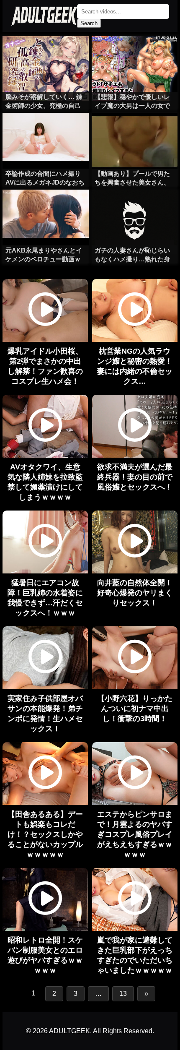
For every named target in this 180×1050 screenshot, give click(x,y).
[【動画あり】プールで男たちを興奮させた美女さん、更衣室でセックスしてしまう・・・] (134, 129)
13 (123, 993)
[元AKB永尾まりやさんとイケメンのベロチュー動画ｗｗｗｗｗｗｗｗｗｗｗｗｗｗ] (45, 206)
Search (89, 23)
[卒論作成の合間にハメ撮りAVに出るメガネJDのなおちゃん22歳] (45, 129)
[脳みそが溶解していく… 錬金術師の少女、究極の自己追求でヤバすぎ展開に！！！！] (45, 53)
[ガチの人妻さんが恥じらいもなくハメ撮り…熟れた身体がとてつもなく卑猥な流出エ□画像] (134, 206)
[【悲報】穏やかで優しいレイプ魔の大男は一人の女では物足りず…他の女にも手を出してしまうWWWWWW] (134, 53)
